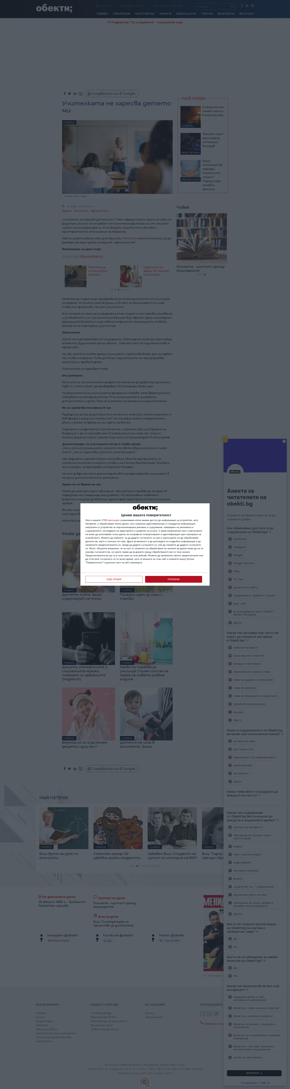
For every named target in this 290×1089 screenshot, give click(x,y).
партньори (113, 520)
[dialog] (145, 544)
